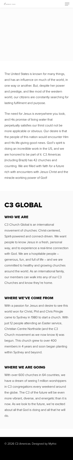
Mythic (52, 443)
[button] (67, 4)
